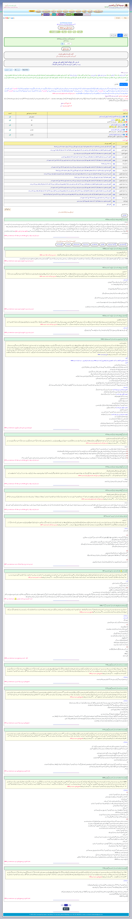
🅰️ (7, 18)
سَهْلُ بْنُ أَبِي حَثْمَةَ (73, 75)
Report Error (25, 69)
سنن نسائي (66, 48)
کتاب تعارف (80, 32)
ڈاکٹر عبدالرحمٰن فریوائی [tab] (123, 84)
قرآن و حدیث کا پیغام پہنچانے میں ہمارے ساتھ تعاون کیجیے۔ (66, 24)
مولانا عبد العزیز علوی (76, 244)
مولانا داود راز (68, 244)
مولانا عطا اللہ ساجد (94, 244)
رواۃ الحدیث (64, 32)
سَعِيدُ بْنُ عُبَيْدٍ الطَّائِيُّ (102, 75)
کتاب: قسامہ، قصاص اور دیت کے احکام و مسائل (66, 56)
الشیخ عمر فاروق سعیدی (123, 244)
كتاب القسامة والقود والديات (66, 54)
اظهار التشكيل (8, 69)
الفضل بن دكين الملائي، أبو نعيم (117, 130)
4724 (69, 905)
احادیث (69, 32)
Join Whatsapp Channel (66, 22)
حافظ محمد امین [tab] (116, 84)
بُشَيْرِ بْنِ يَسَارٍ (93, 75)
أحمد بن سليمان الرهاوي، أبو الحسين (116, 135)
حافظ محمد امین (124, 215)
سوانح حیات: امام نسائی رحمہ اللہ (55, 32)
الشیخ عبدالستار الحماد (60, 244)
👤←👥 (125, 116)
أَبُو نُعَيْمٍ (112, 75)
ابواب (74, 32)
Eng (125, 18)
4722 (62, 905)
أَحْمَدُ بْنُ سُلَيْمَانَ (122, 75)
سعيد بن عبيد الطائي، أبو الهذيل (117, 125)
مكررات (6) (17, 69)
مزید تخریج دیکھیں (7, 209)
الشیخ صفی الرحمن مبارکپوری (112, 244)
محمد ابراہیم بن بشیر (85, 244)
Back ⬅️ (66, 909)
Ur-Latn (118, 18)
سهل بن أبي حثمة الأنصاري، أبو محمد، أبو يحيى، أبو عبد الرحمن (111, 116)
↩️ (4, 18)
